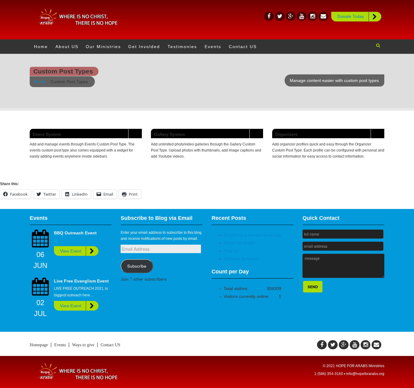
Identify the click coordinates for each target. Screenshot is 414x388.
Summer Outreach (241, 258)
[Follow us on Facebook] (269, 16)
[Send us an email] (323, 16)
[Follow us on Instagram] (312, 16)
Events (60, 345)
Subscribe (136, 266)
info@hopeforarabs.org (365, 374)
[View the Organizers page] (377, 133)
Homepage (39, 345)
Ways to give (83, 345)
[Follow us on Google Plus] (290, 16)
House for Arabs (239, 242)
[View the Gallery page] (256, 133)
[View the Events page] (135, 133)
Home (39, 81)
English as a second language (252, 235)
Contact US (110, 345)
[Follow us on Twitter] (280, 16)
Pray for (231, 250)
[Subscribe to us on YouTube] (301, 16)
